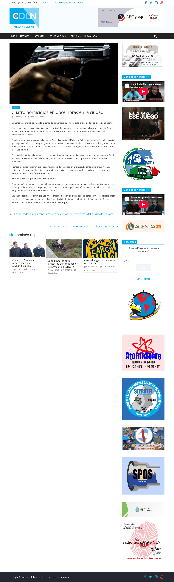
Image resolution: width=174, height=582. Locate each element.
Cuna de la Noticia (37, 117)
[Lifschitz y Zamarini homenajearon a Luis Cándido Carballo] (27, 241)
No (127, 261)
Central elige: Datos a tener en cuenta (100, 262)
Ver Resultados (143, 278)
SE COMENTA (90, 36)
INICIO (14, 36)
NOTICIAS (24, 36)
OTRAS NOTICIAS (58, 36)
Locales (16, 107)
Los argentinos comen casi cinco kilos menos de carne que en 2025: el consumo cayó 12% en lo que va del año (90, 2)
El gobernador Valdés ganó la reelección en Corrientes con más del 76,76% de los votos (62, 214)
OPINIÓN (75, 36)
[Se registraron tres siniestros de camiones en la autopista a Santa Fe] (64, 241)
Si (127, 256)
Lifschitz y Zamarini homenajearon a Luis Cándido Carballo (23, 262)
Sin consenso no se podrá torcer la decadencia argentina (83, 226)
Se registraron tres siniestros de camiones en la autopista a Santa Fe (63, 263)
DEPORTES (39, 36)
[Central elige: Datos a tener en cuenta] (100, 241)
